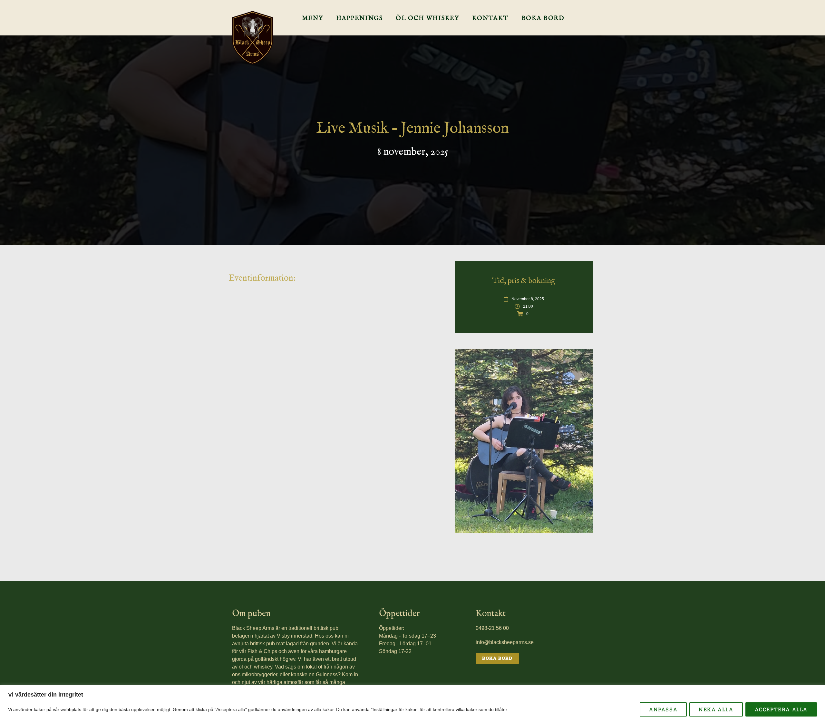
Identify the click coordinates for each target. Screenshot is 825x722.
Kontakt (490, 18)
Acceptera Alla (781, 709)
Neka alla (716, 709)
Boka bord (543, 18)
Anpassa (663, 709)
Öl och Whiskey (427, 18)
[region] (412, 703)
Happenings (359, 18)
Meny (312, 18)
